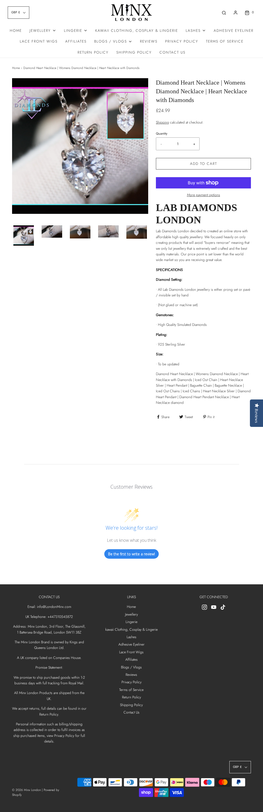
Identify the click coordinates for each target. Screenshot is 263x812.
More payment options (203, 194)
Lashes (131, 636)
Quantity (161, 133)
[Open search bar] (224, 12)
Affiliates (76, 41)
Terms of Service (224, 41)
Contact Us (172, 52)
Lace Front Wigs (39, 41)
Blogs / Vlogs (131, 667)
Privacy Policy (181, 41)
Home (16, 30)
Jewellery (131, 614)
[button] (23, 235)
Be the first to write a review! (131, 554)
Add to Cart (203, 163)
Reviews (148, 41)
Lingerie (131, 621)
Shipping (162, 122)
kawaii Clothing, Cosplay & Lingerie (136, 30)
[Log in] (235, 12)
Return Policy (93, 52)
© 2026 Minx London (26, 790)
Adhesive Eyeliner (233, 30)
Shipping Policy (134, 52)
